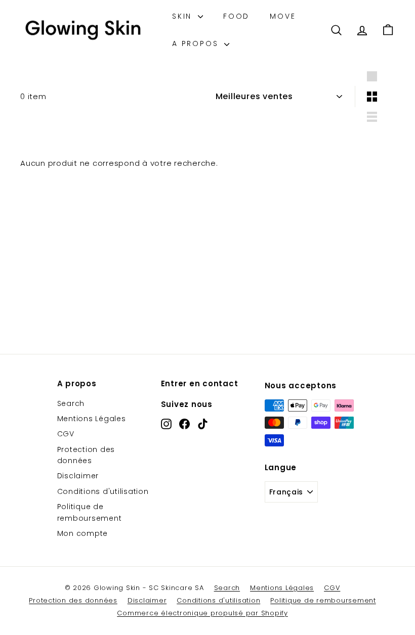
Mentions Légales (91, 419)
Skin (183, 16)
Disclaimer (78, 476)
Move (283, 16)
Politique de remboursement (89, 512)
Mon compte (82, 533)
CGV (65, 434)
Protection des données (86, 455)
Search (71, 403)
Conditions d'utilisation (103, 491)
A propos (197, 43)
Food (236, 16)
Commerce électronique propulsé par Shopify (202, 613)
